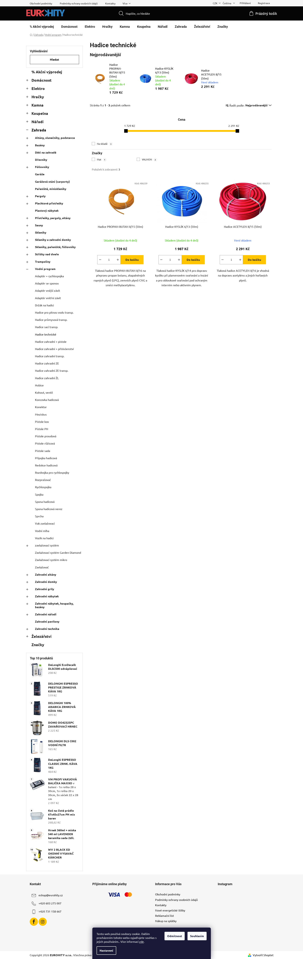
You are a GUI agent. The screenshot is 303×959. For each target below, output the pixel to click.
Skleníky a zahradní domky (53, 240)
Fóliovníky (42, 167)
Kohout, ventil (44, 392)
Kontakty (110, 3)
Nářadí (37, 121)
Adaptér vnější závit (47, 290)
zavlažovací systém (47, 545)
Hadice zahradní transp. (49, 356)
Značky (37, 644)
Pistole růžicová (45, 443)
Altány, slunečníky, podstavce (55, 138)
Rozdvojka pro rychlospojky (52, 472)
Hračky (37, 96)
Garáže (39, 174)
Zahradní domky (46, 582)
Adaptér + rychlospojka (49, 276)
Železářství (41, 636)
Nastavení (106, 950)
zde (141, 941)
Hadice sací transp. (46, 327)
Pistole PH (41, 429)
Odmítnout (174, 936)
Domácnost (41, 80)
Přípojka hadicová (46, 458)
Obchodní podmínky (41, 3)
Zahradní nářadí (45, 614)
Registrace (264, 3)
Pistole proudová (45, 436)
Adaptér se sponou (47, 283)
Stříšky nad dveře (47, 254)
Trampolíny (42, 261)
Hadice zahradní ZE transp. (51, 370)
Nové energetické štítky (170, 910)
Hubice (39, 385)
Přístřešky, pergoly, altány (53, 218)
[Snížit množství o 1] (100, 259)
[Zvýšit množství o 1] (117, 259)
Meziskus (41, 414)
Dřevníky (41, 159)
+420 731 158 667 (50, 911)
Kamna (37, 105)
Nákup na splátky (166, 921)
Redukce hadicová (46, 465)
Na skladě (104, 143)
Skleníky (40, 232)
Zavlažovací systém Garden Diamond (58, 552)
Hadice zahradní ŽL (47, 378)
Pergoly (40, 196)
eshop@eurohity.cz (51, 895)
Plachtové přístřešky (49, 203)
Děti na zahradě (45, 152)
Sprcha (39, 516)
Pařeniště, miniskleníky (50, 189)
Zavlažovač (42, 567)
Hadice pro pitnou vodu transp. (54, 312)
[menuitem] (41, 27)
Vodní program (45, 269)
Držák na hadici (44, 305)
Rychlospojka (43, 487)
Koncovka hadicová (47, 399)
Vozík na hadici (44, 538)
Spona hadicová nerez (48, 509)
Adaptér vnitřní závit (48, 298)
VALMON (149, 159)
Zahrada (38, 130)
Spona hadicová (44, 501)
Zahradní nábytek (47, 596)
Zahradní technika (47, 629)
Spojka (39, 494)
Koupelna (39, 113)
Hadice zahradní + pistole (51, 341)
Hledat (54, 59)
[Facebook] (34, 922)
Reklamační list (164, 915)
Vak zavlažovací (45, 523)
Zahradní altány (45, 574)
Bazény (40, 145)
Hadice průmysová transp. (51, 319)
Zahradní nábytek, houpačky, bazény (54, 605)
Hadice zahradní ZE (47, 363)
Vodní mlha (42, 531)
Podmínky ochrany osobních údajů (79, 3)
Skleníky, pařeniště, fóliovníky (55, 247)
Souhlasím (197, 936)
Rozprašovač (43, 479)
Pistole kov (42, 421)
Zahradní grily (44, 589)
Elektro (38, 88)
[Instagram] (43, 922)
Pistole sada (42, 450)
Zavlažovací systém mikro (51, 559)
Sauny (39, 225)
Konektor (41, 407)
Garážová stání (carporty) (52, 181)
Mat (101, 159)
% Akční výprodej (46, 71)
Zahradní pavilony (47, 621)
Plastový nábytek (47, 210)
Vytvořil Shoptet (263, 955)
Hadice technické (45, 334)
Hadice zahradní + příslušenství (54, 349)
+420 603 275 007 (50, 903)
